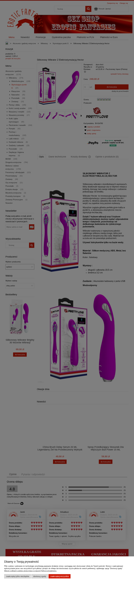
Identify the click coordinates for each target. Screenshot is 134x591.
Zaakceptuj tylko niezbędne (17, 576)
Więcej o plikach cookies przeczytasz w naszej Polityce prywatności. (30, 571)
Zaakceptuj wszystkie (59, 576)
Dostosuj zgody (39, 576)
